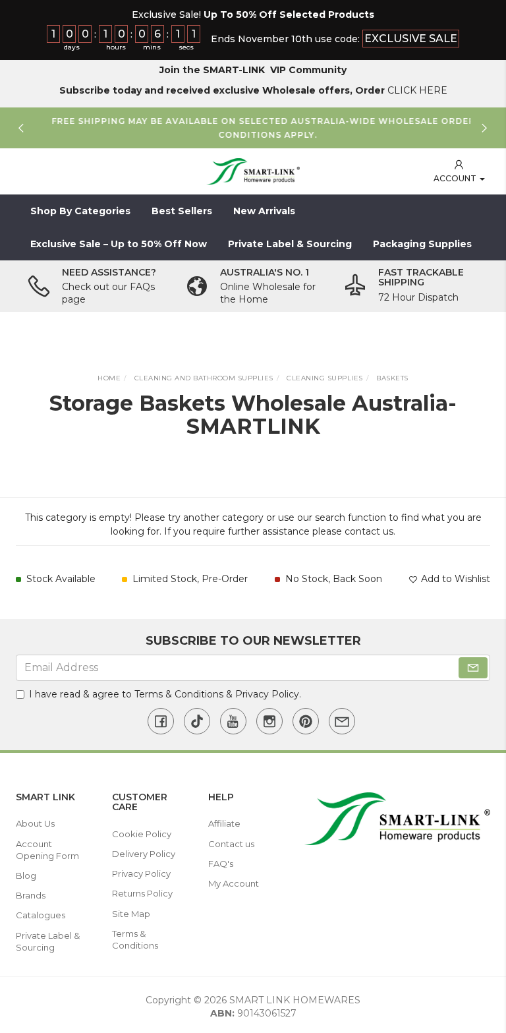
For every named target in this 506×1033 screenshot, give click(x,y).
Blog (26, 875)
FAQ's (220, 863)
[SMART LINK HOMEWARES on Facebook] (161, 721)
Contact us (231, 844)
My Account (233, 883)
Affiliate (224, 823)
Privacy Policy (267, 694)
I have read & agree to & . (165, 694)
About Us (35, 823)
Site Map (131, 913)
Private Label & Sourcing (290, 244)
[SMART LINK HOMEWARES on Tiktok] (197, 721)
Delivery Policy (143, 853)
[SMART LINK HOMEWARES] (253, 171)
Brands (30, 895)
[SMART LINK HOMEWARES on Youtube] (233, 721)
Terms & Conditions (178, 694)
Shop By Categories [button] (80, 211)
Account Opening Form (47, 850)
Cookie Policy (141, 834)
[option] (253, 128)
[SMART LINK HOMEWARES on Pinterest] (306, 721)
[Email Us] (342, 721)
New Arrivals (264, 211)
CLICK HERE (417, 90)
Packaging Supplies (422, 244)
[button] (459, 171)
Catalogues (40, 915)
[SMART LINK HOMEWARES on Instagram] (269, 721)
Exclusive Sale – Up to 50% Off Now (118, 244)
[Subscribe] (473, 667)
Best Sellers (182, 211)
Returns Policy (142, 893)
